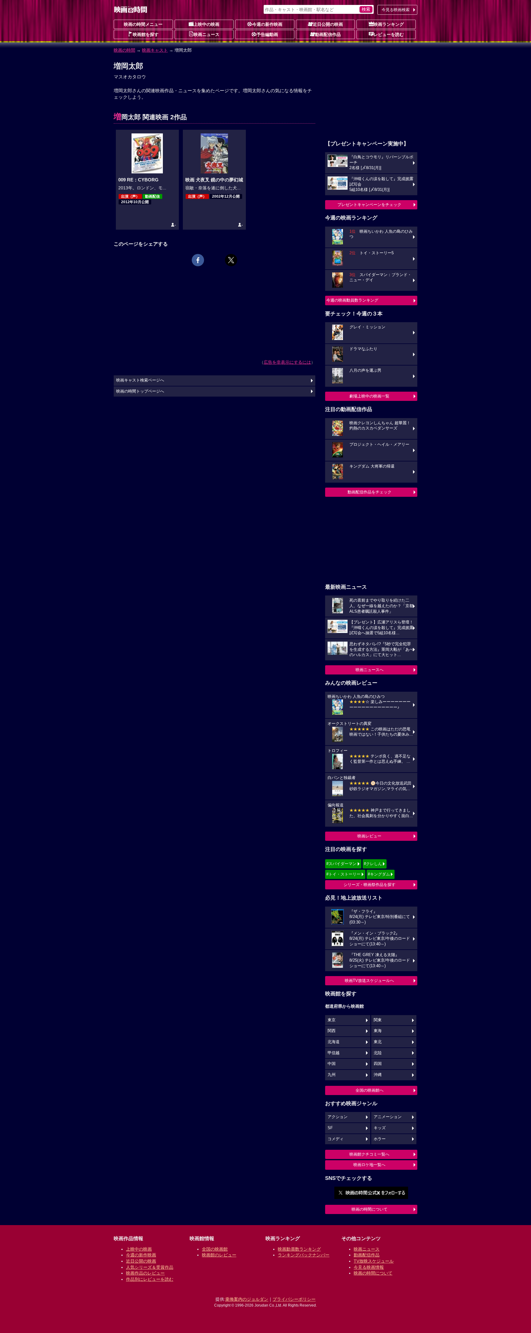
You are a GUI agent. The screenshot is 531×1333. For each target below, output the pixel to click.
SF (330, 1128)
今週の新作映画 (267, 24)
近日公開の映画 (328, 24)
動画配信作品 (328, 34)
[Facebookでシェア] (198, 260)
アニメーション (388, 1117)
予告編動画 (267, 34)
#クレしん (373, 863)
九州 (332, 1075)
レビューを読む (389, 34)
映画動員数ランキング (299, 1249)
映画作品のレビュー (145, 1273)
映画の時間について (369, 1209)
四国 (378, 1064)
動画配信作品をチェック (369, 492)
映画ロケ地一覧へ (369, 1164)
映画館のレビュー (219, 1254)
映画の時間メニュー (143, 24)
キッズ (380, 1128)
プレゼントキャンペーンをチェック (369, 204)
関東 (378, 1020)
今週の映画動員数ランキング (352, 300)
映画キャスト (155, 50)
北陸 (378, 1053)
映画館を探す (146, 34)
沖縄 (378, 1075)
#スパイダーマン (341, 863)
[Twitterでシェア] (231, 260)
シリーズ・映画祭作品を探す (369, 884)
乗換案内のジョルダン (246, 1299)
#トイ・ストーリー (343, 874)
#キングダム (379, 874)
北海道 (334, 1042)
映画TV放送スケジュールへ (369, 980)
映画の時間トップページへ (140, 391)
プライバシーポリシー (294, 1299)
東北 (378, 1042)
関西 (332, 1031)
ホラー (380, 1139)
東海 (378, 1031)
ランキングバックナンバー (303, 1254)
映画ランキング (389, 24)
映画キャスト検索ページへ (140, 380)
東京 (332, 1020)
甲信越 (334, 1053)
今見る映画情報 (369, 1267)
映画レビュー (369, 836)
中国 (332, 1064)
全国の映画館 (215, 1249)
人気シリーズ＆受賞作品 (149, 1267)
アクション (338, 1117)
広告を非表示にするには (287, 362)
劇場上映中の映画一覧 (369, 396)
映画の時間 (124, 50)
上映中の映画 (206, 24)
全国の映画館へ (370, 1090)
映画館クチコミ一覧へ (369, 1154)
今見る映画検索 (396, 9)
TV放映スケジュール (374, 1261)
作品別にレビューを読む (149, 1279)
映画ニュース (206, 34)
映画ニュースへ (370, 669)
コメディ (336, 1139)
